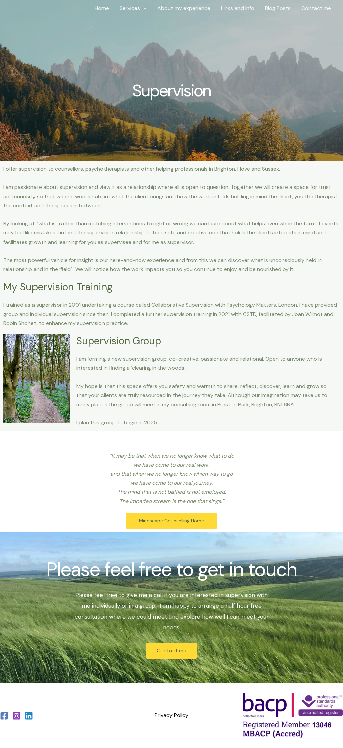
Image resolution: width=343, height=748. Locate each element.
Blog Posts (278, 8)
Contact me (316, 8)
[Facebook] (4, 716)
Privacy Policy (171, 715)
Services (130, 8)
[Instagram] (16, 716)
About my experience (183, 8)
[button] (143, 8)
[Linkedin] (29, 716)
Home (102, 8)
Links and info (237, 8)
